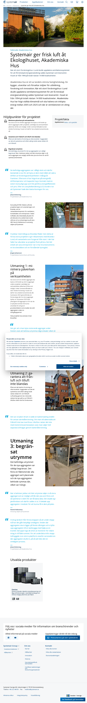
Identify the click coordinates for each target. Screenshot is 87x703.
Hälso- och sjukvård (70, 122)
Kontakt (60, 2)
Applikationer (37, 2)
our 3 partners (15, 341)
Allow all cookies (68, 366)
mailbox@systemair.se (32, 689)
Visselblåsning (35, 695)
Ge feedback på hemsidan (73, 699)
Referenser (16, 5)
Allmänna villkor (8, 695)
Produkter (24, 2)
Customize (42, 366)
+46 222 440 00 (14, 689)
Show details (73, 361)
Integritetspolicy (22, 695)
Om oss (50, 2)
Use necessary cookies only (18, 366)
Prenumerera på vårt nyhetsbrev (64, 638)
